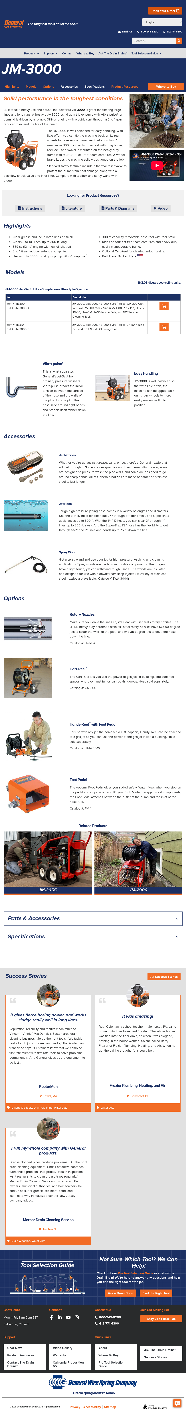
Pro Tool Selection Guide (135, 1273)
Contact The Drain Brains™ (20, 1364)
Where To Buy (108, 1355)
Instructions (31, 208)
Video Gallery (62, 1348)
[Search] (179, 41)
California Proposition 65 (68, 1364)
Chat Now (14, 1348)
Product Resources (20, 1355)
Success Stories (155, 1357)
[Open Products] (38, 53)
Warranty (59, 1355)
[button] (164, 306)
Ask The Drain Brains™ (160, 1350)
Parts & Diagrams (119, 208)
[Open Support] (56, 53)
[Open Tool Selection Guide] (160, 53)
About (102, 1348)
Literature (73, 208)
